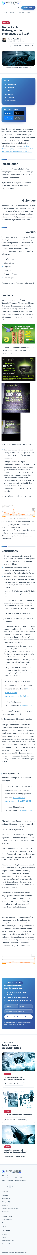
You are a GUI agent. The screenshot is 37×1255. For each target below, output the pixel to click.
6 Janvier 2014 (26, 810)
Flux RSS (4, 1226)
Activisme (6, 1211)
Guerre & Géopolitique (10, 1208)
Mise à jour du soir (11, 100)
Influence (12, 12)
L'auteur (4, 1223)
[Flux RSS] (12, 1186)
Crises (5, 12)
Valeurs (8, 91)
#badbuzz (30, 688)
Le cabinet (5, 1234)
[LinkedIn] (3, 1186)
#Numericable (19, 797)
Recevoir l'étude (28, 7)
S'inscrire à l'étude (7, 1244)
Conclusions (10, 97)
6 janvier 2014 (26, 705)
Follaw (4, 1237)
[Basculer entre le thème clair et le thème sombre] (18, 7)
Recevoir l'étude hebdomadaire (23, 46)
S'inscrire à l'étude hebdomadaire (18, 1017)
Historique (9, 87)
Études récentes (7, 1219)
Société (29, 12)
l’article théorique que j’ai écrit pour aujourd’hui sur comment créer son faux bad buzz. (17, 149)
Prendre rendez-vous (8, 1240)
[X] (8, 1186)
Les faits (9, 94)
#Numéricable (11, 692)
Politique (21, 12)
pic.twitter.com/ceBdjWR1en (17, 696)
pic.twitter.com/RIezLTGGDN (18, 800)
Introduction (10, 84)
